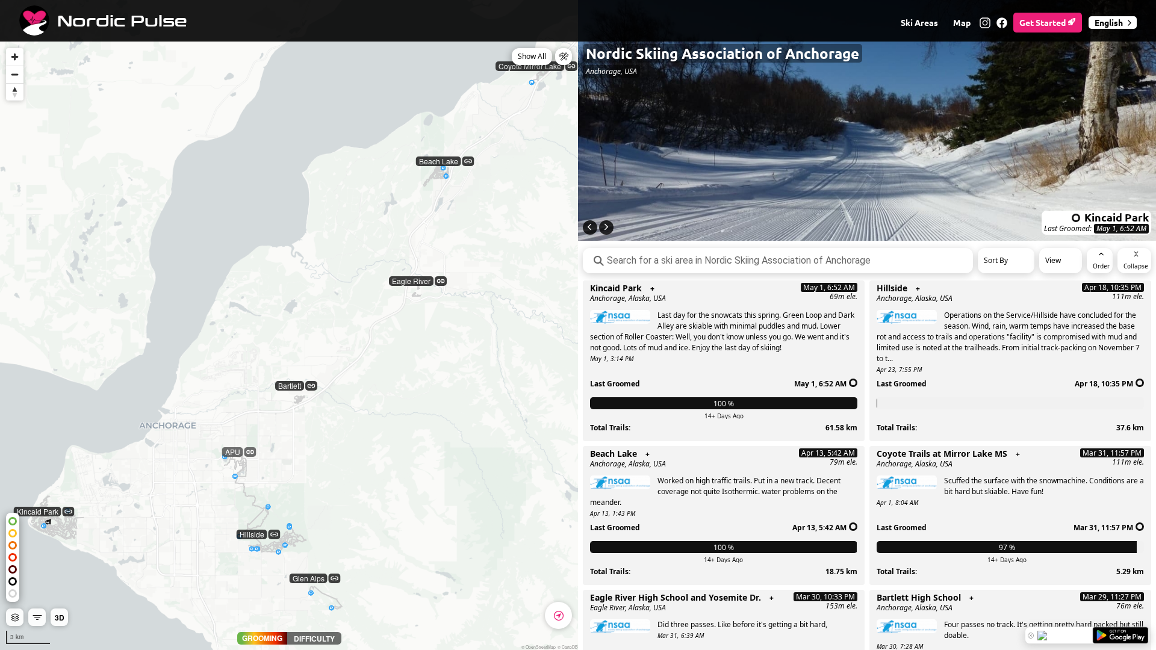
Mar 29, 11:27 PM (1112, 596)
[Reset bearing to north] (14, 92)
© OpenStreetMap (538, 647)
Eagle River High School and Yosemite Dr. (675, 597)
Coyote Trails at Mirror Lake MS (942, 453)
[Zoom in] (14, 57)
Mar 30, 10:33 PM (825, 596)
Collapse (1135, 266)
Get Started (1043, 22)
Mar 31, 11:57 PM (1112, 452)
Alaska (639, 298)
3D (59, 617)
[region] (289, 325)
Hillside (892, 288)
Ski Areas (919, 22)
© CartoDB (568, 647)
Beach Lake (613, 453)
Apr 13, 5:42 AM (828, 452)
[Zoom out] (14, 74)
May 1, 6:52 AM (1121, 229)
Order (1101, 266)
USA (659, 298)
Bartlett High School (919, 597)
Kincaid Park (616, 288)
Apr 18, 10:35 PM (1113, 287)
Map (962, 22)
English (1109, 22)
